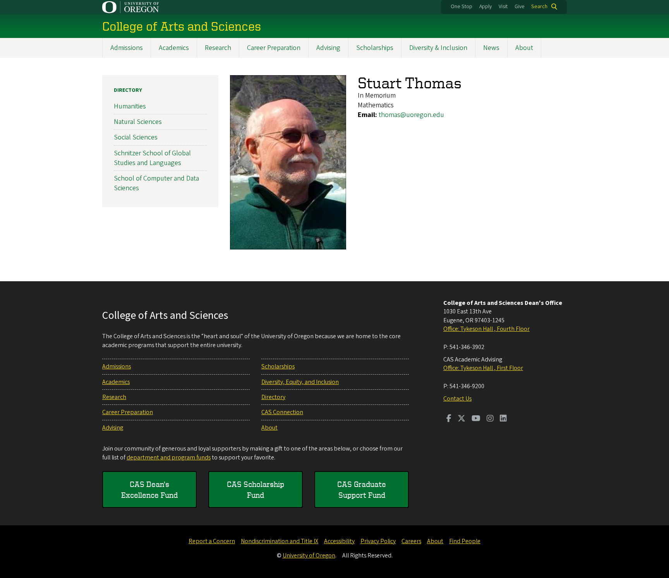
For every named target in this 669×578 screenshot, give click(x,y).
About (524, 48)
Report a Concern (212, 541)
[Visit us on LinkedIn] (503, 419)
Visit (503, 6)
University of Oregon (309, 555)
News (491, 48)
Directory (128, 90)
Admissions (126, 48)
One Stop (461, 6)
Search (539, 6)
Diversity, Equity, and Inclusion (300, 382)
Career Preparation (273, 48)
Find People (464, 541)
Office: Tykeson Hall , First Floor (483, 368)
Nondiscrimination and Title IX (279, 541)
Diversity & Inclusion (438, 48)
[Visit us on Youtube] (476, 419)
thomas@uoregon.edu (411, 115)
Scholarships (374, 48)
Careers (411, 541)
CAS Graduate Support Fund (361, 489)
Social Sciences (136, 137)
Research (218, 48)
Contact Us (457, 398)
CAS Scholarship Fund (255, 489)
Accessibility (339, 541)
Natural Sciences (138, 122)
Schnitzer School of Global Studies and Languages (152, 158)
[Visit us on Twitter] (461, 419)
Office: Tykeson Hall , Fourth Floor (486, 329)
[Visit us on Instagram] (490, 419)
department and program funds (169, 457)
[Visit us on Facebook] (449, 419)
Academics (174, 48)
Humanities (130, 106)
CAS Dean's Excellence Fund (149, 489)
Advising (328, 48)
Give (520, 6)
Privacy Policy (378, 541)
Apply (485, 6)
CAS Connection (282, 412)
